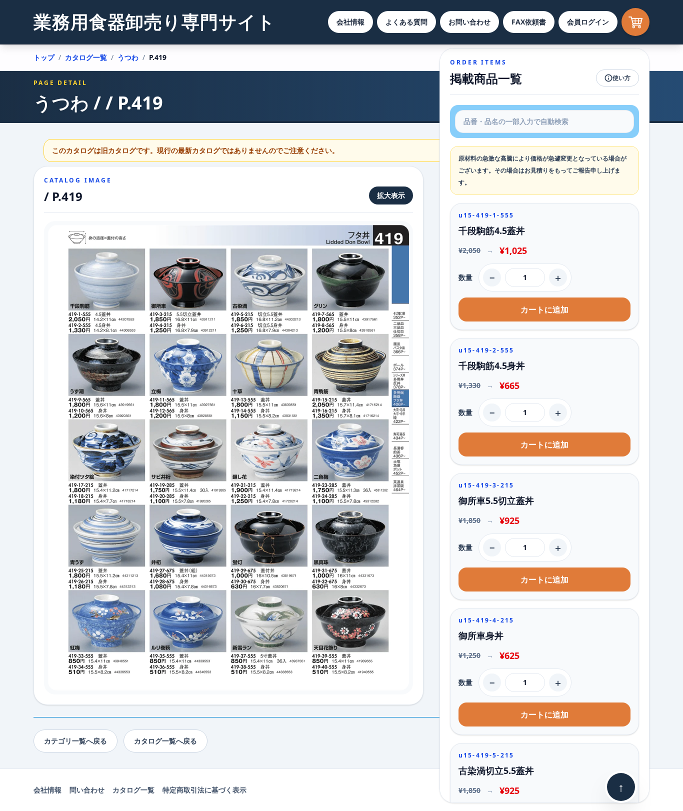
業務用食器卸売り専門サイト (155, 22)
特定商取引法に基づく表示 (204, 789)
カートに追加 (544, 309)
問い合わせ (87, 789)
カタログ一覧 (86, 57)
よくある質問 (407, 21)
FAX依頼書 (529, 21)
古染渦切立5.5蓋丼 (496, 770)
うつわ (128, 57)
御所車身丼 (481, 636)
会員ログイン (588, 21)
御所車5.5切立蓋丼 (496, 500)
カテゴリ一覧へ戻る (75, 741)
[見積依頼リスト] (636, 22)
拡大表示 (391, 195)
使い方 (621, 78)
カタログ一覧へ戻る (165, 741)
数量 (465, 277)
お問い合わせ (469, 21)
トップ (44, 57)
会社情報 (350, 21)
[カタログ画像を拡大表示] (228, 457)
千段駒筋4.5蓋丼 (491, 230)
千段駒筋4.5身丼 (491, 366)
